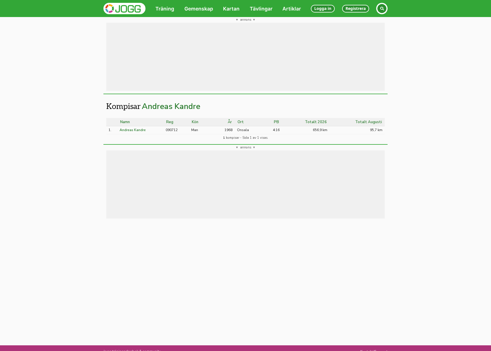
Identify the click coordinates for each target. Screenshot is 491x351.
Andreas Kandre (171, 106)
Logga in (322, 8)
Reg (169, 122)
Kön (195, 122)
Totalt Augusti (368, 122)
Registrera (356, 8)
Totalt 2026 (316, 122)
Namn (125, 122)
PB (276, 122)
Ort (241, 122)
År (230, 122)
